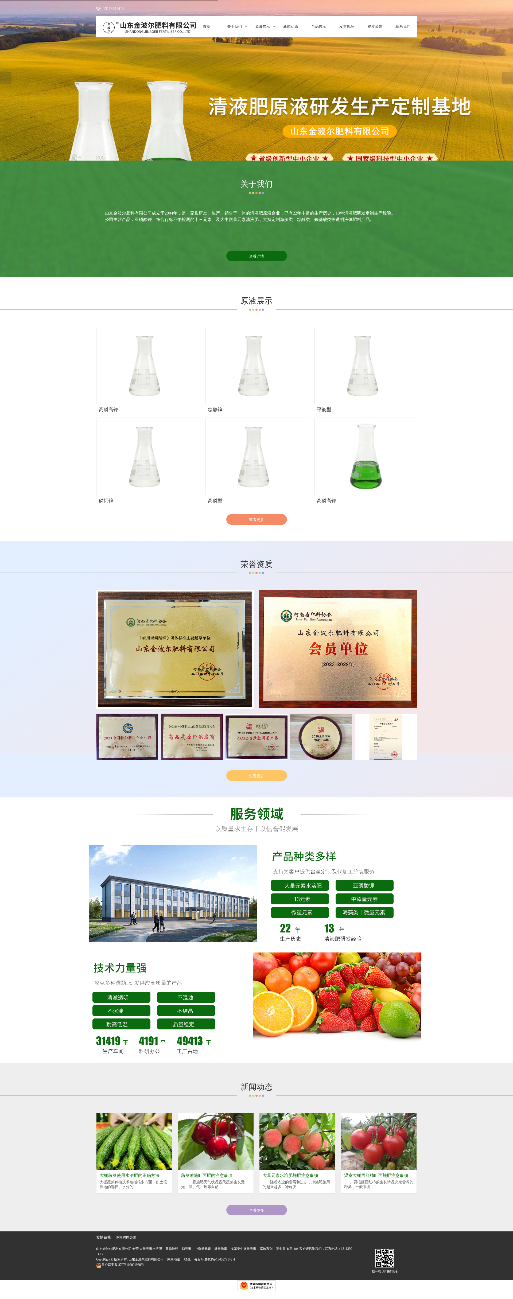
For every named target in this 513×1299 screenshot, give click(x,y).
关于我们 (234, 27)
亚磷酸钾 (171, 1249)
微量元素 (220, 1249)
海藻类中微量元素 (243, 1249)
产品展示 (318, 27)
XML (187, 1259)
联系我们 (402, 27)
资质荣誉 (374, 27)
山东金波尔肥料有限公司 (128, 213)
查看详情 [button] (256, 256)
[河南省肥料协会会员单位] (338, 649)
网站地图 (173, 1259)
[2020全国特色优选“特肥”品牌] (321, 737)
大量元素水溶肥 (150, 1249)
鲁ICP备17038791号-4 (220, 1259)
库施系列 (266, 1249)
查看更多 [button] (256, 1210)
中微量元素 (203, 1249)
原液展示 (262, 27)
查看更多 (256, 519)
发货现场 (346, 27)
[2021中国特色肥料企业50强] (127, 737)
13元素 (186, 1249)
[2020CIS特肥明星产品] (256, 737)
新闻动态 (290, 27)
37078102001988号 (123, 1265)
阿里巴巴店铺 (126, 1237)
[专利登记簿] (386, 737)
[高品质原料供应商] (192, 737)
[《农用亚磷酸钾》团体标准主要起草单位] (175, 649)
